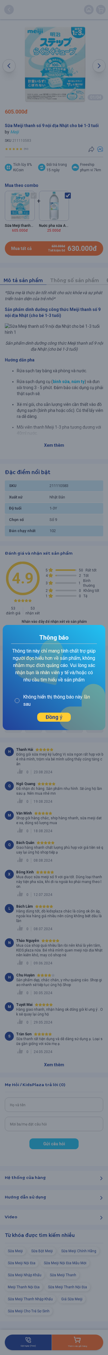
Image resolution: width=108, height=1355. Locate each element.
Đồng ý (54, 717)
